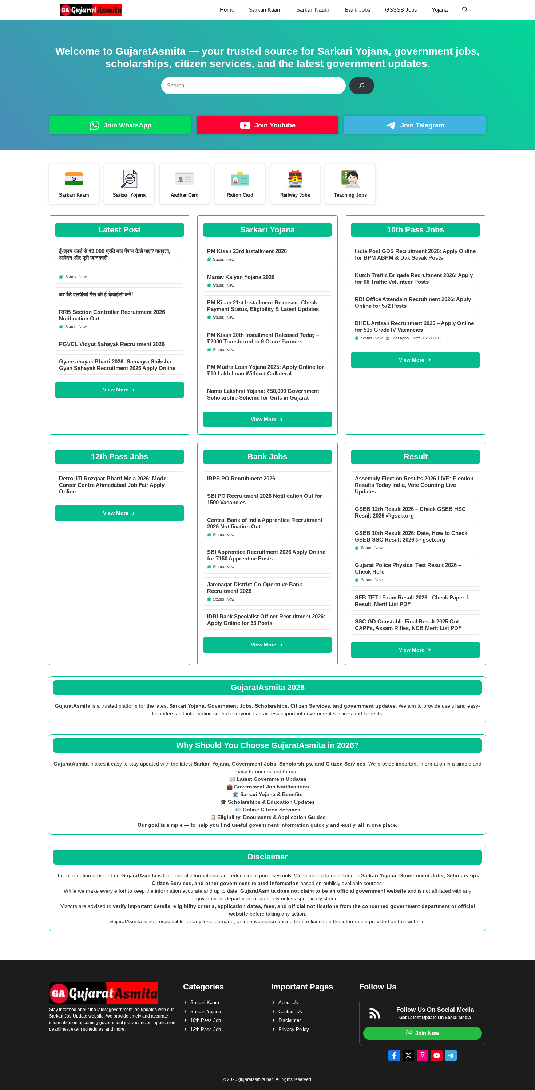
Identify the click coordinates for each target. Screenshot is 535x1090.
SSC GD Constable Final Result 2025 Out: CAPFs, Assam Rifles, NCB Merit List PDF (408, 624)
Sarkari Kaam (265, 10)
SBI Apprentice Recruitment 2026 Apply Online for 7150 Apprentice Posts (266, 555)
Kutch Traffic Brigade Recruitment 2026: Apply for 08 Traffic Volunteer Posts (414, 278)
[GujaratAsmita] (91, 10)
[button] (465, 10)
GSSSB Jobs (401, 10)
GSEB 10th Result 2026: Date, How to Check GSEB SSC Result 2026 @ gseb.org (411, 536)
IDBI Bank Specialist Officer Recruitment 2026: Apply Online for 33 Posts (266, 619)
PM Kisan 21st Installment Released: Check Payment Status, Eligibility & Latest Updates (263, 305)
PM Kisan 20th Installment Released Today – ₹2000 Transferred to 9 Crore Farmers (263, 338)
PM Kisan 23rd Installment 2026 (247, 251)
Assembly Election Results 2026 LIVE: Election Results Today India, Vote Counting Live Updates (414, 485)
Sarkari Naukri (313, 10)
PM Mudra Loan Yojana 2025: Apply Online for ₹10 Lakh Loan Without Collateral (265, 370)
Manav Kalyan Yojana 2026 (240, 277)
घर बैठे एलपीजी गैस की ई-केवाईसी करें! (96, 294)
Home (227, 10)
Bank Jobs (357, 10)
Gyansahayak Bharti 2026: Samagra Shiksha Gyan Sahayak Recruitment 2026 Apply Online (117, 364)
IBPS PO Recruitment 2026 (241, 478)
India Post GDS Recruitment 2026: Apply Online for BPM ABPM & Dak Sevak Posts (415, 254)
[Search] (361, 85)
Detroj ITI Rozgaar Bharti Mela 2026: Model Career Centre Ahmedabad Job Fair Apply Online (113, 485)
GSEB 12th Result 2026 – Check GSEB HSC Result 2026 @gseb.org (410, 512)
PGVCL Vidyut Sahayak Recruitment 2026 (112, 344)
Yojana (440, 10)
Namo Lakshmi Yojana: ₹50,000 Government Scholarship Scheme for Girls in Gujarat (263, 394)
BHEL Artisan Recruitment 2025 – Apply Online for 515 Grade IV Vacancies (414, 326)
